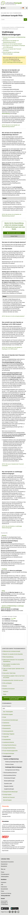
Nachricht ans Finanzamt (9, 797)
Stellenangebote (5, 876)
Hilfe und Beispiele (7, 683)
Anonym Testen (14, 236)
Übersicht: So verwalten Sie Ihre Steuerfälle (13, 654)
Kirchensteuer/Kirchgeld (9, 778)
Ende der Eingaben (7, 800)
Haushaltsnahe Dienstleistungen (10, 720)
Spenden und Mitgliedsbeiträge (17, 27)
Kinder (4, 717)
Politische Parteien (9, 764)
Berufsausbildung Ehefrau (10, 775)
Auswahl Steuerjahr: (6, 706)
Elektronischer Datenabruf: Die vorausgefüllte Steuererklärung (13, 660)
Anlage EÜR (5, 736)
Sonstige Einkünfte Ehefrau (9, 748)
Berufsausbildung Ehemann (10, 772)
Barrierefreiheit (4, 889)
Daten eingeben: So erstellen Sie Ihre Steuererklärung (11, 665)
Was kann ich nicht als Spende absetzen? (12, 44)
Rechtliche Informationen (9, 688)
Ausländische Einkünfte (8, 742)
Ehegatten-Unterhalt (8, 786)
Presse (4, 694)
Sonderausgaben (6, 27)
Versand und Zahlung (6, 893)
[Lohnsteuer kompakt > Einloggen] (26, 8)
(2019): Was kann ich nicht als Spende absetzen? (13, 316)
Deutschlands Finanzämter (7, 861)
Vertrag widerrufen (5, 895)
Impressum (5, 691)
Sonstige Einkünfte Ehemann (9, 745)
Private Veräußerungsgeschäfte (10, 750)
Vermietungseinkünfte (8, 731)
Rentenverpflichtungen (9, 780)
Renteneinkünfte (7, 728)
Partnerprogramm (5, 874)
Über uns (3, 869)
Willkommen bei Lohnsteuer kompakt (11, 651)
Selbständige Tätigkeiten (8, 734)
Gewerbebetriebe (7, 739)
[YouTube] (18, 912)
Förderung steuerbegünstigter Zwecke (13, 761)
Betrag (3, 590)
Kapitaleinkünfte (7, 725)
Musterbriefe (4, 866)
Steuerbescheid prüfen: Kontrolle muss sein (13, 680)
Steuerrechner (4, 864)
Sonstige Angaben (7, 794)
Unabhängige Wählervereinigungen (10, 28)
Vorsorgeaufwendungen (8, 753)
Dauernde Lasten (8, 783)
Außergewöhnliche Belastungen (10, 791)
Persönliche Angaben (8, 714)
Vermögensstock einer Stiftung (12, 770)
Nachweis (4, 535)
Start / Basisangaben (8, 711)
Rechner (5, 686)
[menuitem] (22, 8)
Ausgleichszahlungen (9, 789)
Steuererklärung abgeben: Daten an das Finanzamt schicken (14, 676)
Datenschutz (4, 886)
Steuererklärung (6, 113)
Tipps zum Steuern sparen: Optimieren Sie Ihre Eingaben (13, 669)
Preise (2, 891)
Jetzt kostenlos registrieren (14, 233)
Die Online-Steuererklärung (10, 4)
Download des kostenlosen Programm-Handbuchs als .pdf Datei (14, 698)
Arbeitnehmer (6, 722)
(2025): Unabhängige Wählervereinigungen (13, 62)
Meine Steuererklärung (8, 657)
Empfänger (4, 569)
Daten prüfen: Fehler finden (9, 673)
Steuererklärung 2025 (8, 60)
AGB (2, 884)
